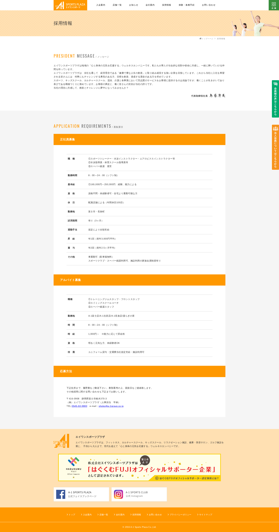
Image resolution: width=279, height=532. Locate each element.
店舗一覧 (117, 5)
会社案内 (150, 5)
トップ (72, 514)
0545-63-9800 (79, 406)
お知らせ (133, 5)
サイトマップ (205, 514)
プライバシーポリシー (180, 514)
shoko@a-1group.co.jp (111, 406)
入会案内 (100, 5)
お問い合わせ (209, 5)
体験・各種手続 (187, 5)
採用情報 (166, 5)
